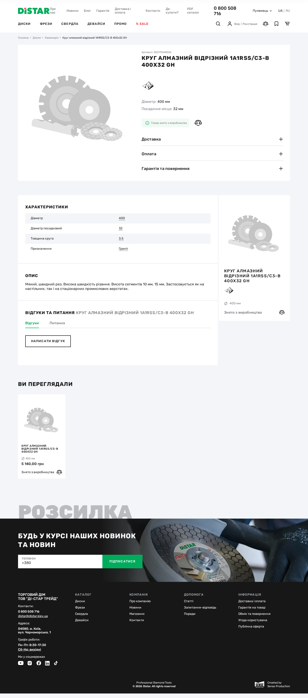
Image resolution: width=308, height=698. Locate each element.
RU (288, 11)
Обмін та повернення (254, 614)
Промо (120, 24)
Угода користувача (252, 620)
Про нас (53, 10)
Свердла (69, 24)
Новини (72, 11)
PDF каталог (193, 10)
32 (120, 228)
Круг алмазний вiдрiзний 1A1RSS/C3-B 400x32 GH (252, 275)
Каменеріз (51, 37)
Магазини (137, 614)
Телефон (29, 558)
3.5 (121, 238)
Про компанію (140, 601)
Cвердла (81, 614)
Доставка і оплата (123, 10)
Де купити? (172, 10)
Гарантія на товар (251, 607)
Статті (188, 601)
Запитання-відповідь (200, 607)
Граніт (123, 249)
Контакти (153, 11)
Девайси (96, 24)
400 (122, 218)
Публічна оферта (251, 626)
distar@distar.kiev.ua (33, 616)
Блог (87, 11)
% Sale (142, 24)
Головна (23, 37)
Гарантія (102, 11)
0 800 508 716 (28, 611)
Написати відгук (48, 341)
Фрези (46, 24)
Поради (189, 614)
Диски (24, 24)
